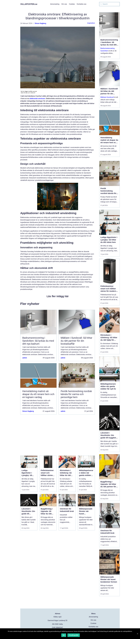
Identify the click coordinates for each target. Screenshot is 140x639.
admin (24, 358)
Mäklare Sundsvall (107, 97)
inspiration (91, 23)
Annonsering (54, 4)
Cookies (72, 4)
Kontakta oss (81, 4)
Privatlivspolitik (73, 635)
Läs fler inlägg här (58, 296)
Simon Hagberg (40, 23)
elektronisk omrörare (37, 99)
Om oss (64, 4)
